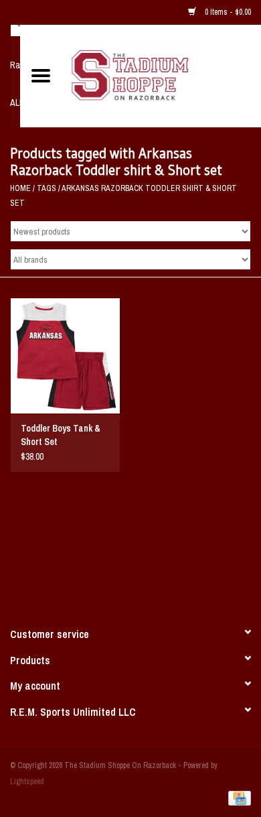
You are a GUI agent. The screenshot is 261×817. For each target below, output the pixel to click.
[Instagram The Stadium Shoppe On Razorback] (177, 573)
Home (20, 188)
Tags (46, 188)
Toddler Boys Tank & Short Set (60, 435)
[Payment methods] (237, 798)
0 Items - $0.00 (227, 12)
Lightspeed (27, 781)
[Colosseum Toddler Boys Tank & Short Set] (65, 356)
